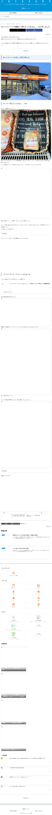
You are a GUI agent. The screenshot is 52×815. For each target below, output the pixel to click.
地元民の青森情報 (17, 523)
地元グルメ (24, 523)
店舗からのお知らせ (39, 810)
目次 (24, 50)
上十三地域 (9, 523)
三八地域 (4, 523)
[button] (51, 16)
